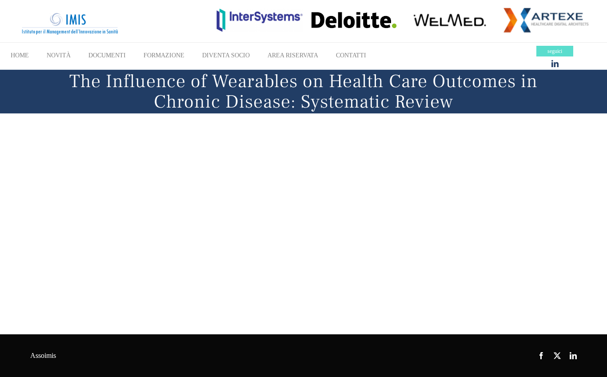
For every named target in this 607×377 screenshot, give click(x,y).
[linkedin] (555, 63)
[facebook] (541, 355)
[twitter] (557, 355)
